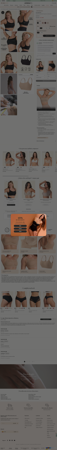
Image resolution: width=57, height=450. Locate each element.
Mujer (20, 225)
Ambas (20, 231)
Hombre (20, 228)
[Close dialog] (45, 215)
